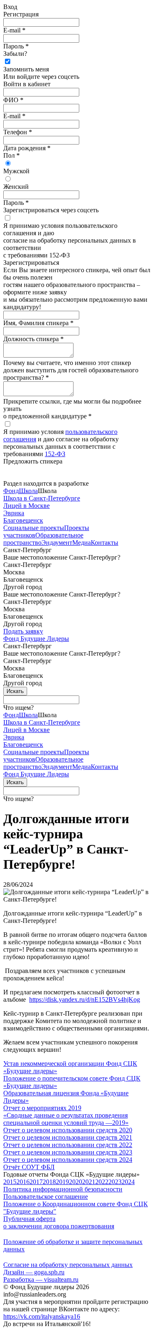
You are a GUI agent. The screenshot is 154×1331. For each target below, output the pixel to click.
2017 (36, 1181)
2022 (101, 1181)
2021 (88, 1181)
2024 (128, 1181)
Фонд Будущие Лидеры (36, 638)
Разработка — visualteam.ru (40, 1279)
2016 (23, 1181)
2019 (62, 1181)
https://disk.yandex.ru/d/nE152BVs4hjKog (84, 999)
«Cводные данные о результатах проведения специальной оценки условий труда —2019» (66, 1119)
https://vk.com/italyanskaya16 (41, 1316)
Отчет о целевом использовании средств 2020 (67, 1130)
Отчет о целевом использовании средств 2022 (67, 1144)
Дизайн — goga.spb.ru (33, 1272)
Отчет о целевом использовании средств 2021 (67, 1137)
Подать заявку (23, 631)
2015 (9, 1181)
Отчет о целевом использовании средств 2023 (67, 1152)
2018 (49, 1181)
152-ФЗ (55, 453)
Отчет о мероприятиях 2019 (42, 1107)
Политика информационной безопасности (62, 1189)
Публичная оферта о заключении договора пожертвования (58, 1222)
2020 (75, 1181)
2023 (115, 1181)
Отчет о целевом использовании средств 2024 (67, 1159)
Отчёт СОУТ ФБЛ (29, 1166)
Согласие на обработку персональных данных (68, 1264)
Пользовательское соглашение (45, 1196)
